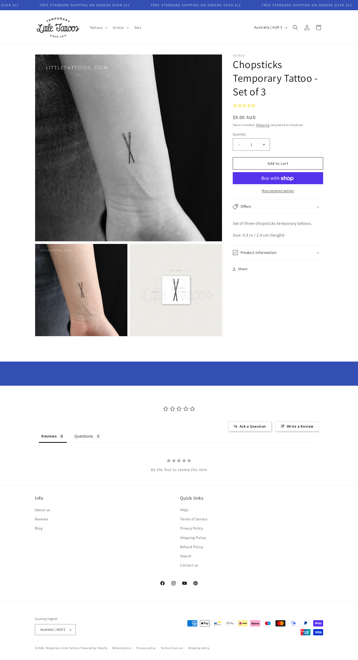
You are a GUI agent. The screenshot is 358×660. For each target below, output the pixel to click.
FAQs (184, 510)
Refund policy (121, 648)
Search (186, 556)
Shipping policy (199, 648)
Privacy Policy (191, 528)
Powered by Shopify (93, 648)
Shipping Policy (193, 537)
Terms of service (172, 648)
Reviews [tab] (49, 436)
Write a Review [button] (300, 426)
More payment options (278, 191)
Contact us (189, 565)
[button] (98, 27)
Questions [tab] (83, 436)
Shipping (262, 125)
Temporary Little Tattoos (63, 648)
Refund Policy (191, 546)
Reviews (41, 519)
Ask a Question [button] (253, 426)
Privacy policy (146, 648)
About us (42, 510)
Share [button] (243, 269)
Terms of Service (194, 519)
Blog (38, 528)
